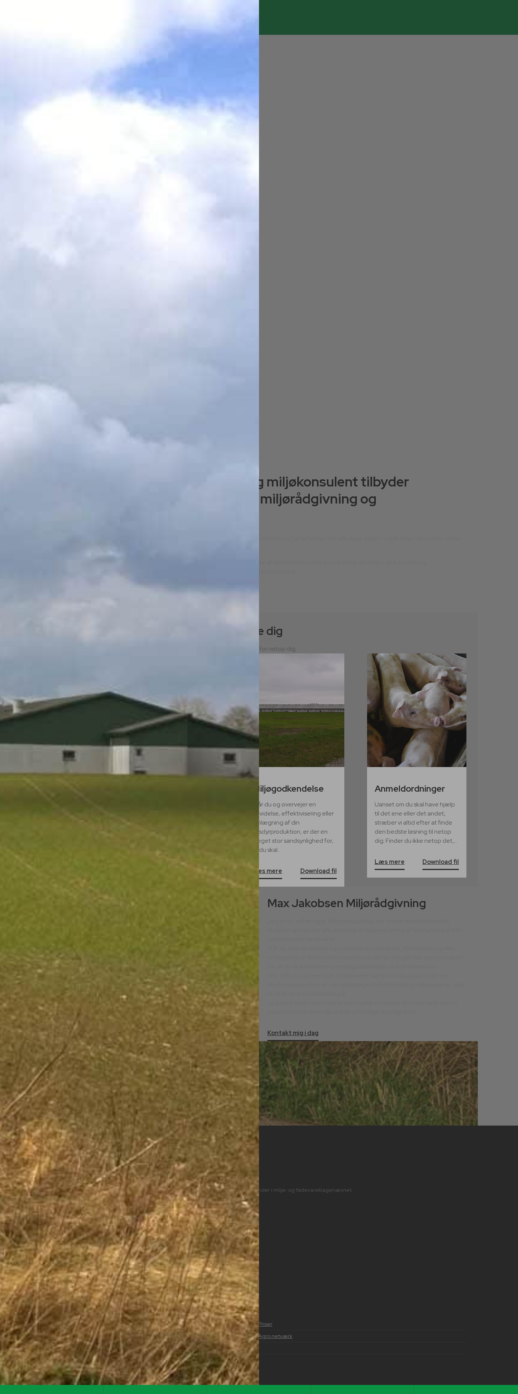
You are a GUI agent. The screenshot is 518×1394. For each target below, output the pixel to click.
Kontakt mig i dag (293, 1033)
